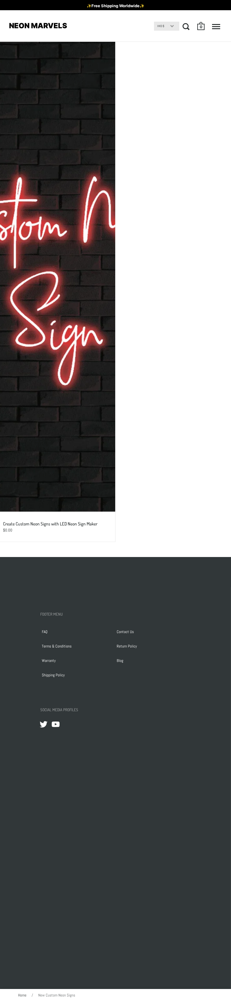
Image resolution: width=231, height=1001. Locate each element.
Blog (120, 660)
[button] (201, 26)
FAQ (45, 631)
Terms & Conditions (57, 646)
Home (22, 995)
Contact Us (125, 631)
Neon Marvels (38, 25)
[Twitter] (44, 724)
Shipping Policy (53, 675)
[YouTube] (56, 724)
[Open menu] (216, 26)
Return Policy (127, 646)
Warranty (49, 660)
